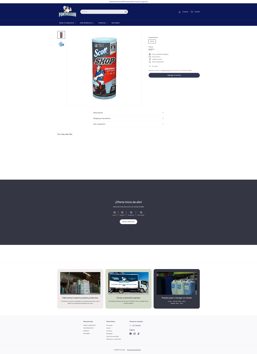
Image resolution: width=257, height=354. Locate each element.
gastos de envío (166, 70)
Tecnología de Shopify (134, 350)
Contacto (109, 331)
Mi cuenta (109, 325)
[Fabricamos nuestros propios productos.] (80, 283)
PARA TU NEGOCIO (66, 23)
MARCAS (102, 23)
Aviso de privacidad (112, 336)
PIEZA (152, 41)
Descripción (98, 113)
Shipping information (102, 118)
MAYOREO (116, 23)
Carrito (108, 328)
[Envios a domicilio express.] (128, 283)
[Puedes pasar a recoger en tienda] (177, 283)
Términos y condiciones (113, 339)
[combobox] (104, 12)
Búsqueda (109, 333)
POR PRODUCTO (86, 23)
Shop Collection (128, 222)
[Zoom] (104, 68)
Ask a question (99, 124)
